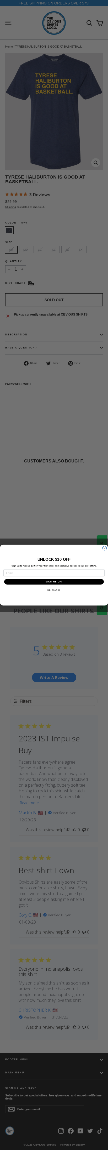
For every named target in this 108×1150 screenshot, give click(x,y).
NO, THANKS (54, 590)
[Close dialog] (104, 548)
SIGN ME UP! (54, 581)
